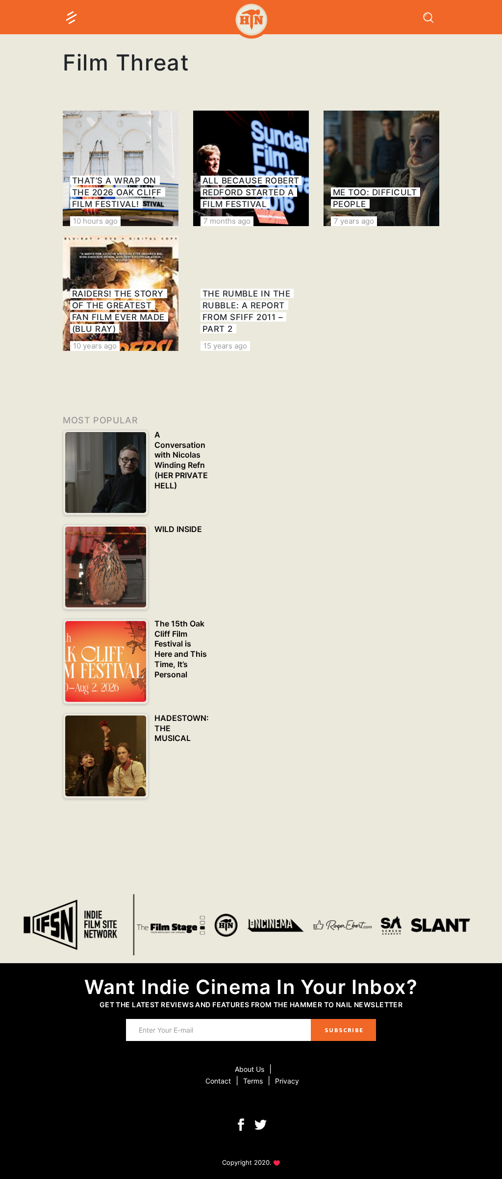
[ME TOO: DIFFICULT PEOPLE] (381, 168)
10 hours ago (95, 221)
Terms (253, 1081)
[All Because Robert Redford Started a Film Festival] (251, 168)
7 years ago (354, 221)
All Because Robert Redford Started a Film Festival (251, 192)
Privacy (287, 1081)
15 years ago (225, 345)
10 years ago (95, 345)
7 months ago (227, 221)
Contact (218, 1081)
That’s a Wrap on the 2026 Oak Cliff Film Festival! (117, 192)
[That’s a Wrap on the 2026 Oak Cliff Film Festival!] (120, 168)
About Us (249, 1069)
